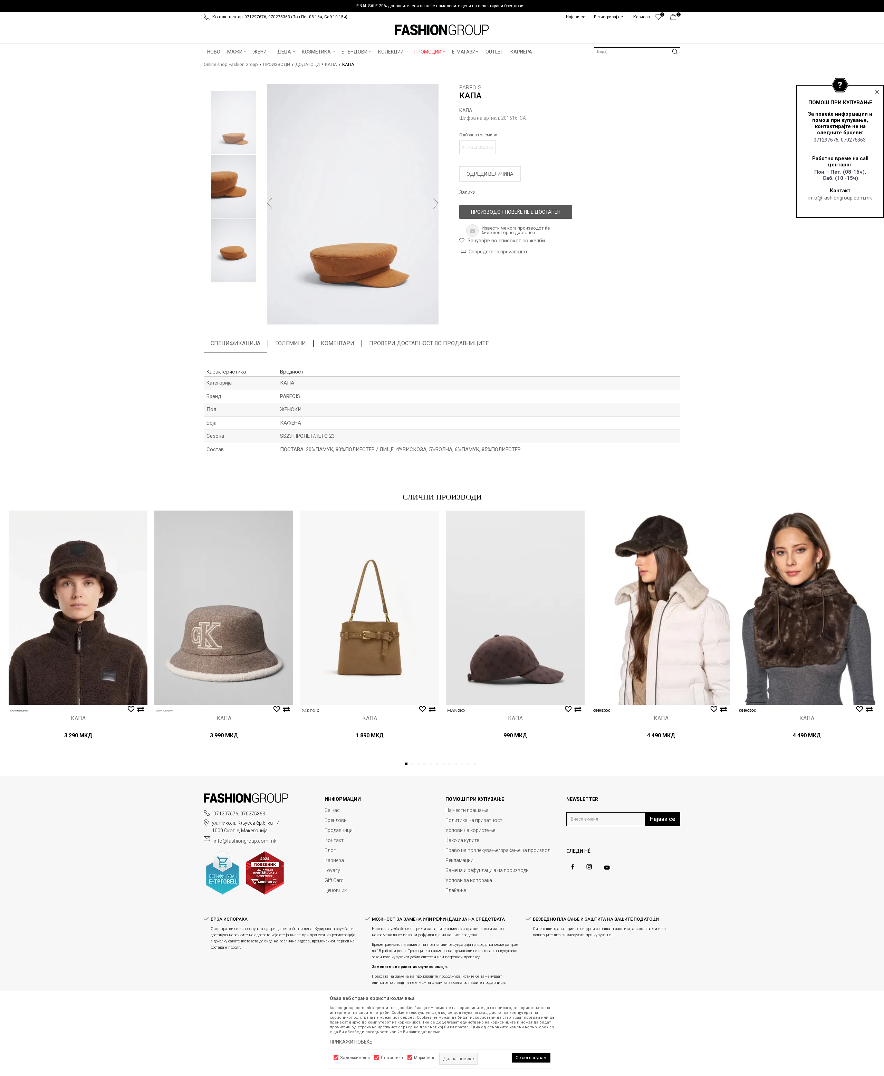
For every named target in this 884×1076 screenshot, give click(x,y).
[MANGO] (456, 711)
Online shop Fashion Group (231, 64)
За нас (332, 810)
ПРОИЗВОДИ (276, 64)
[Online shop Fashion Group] (442, 30)
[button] (637, 51)
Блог (330, 850)
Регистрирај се (608, 16)
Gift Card (334, 880)
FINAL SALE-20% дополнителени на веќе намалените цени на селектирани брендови (439, 5)
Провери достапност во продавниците (429, 343)
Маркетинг (424, 1057)
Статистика (392, 1057)
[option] (442, 6)
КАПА (331, 64)
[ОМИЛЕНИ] (658, 18)
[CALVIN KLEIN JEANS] (19, 711)
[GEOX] (602, 711)
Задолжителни (355, 1057)
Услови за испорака (468, 880)
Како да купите (462, 840)
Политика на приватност (473, 820)
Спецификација (235, 343)
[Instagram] (589, 867)
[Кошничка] (675, 18)
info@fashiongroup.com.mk (840, 198)
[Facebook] (572, 867)
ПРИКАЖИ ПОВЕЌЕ (351, 1042)
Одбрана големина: (478, 135)
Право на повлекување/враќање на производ (497, 850)
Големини (290, 343)
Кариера (334, 860)
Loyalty (332, 870)
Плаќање (455, 890)
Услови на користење (470, 830)
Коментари (337, 343)
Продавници (339, 830)
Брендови (336, 820)
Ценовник (336, 890)
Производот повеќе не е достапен (515, 212)
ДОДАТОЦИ (307, 64)
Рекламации (459, 860)
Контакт (334, 840)
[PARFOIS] (310, 711)
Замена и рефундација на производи (487, 870)
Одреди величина (490, 174)
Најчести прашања (467, 810)
